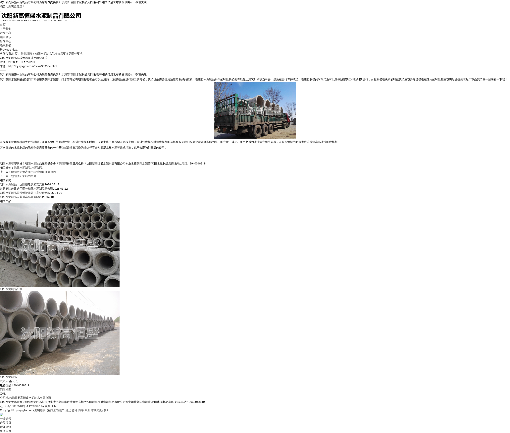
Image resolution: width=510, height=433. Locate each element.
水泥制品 (37, 167)
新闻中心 (5, 41)
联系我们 (5, 45)
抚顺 (100, 410)
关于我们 (5, 29)
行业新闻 (26, 53)
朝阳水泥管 (63, 2)
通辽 (68, 410)
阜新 (87, 410)
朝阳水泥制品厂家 (11, 289)
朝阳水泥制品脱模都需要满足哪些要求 (58, 53)
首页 (3, 24)
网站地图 (5, 389)
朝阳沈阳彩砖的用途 (23, 176)
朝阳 (106, 410)
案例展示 (5, 37)
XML (3, 394)
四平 (81, 410)
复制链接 (39, 410)
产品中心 (5, 33)
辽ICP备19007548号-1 (14, 406)
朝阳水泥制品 (8, 377)
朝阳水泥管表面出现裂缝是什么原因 (33, 172)
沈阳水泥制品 (22, 167)
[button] (6, 49)
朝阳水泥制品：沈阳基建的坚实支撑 (22, 184)
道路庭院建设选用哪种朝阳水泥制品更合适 (26, 188)
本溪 (94, 410)
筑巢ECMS (51, 406)
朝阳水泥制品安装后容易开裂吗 (19, 197)
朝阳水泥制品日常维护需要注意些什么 (23, 193)
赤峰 (74, 410)
